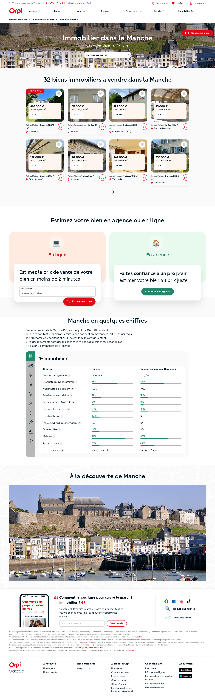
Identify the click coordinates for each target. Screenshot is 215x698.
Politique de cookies (155, 683)
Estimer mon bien (82, 301)
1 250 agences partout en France (24, 3)
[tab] (30, 356)
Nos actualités (50, 672)
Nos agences (117, 668)
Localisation (26, 288)
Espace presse (118, 676)
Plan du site (150, 668)
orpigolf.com (83, 668)
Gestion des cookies (154, 687)
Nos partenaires (86, 663)
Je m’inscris (116, 623)
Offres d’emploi (118, 684)
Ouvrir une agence (120, 680)
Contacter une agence (157, 291)
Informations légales (155, 672)
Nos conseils (49, 668)
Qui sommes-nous (120, 672)
